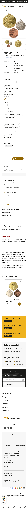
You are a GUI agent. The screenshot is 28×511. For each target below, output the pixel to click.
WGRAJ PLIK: (7, 144)
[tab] (7, 205)
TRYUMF (11, 55)
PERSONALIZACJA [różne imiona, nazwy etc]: (12, 95)
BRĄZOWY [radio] (7, 85)
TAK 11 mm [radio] (12, 105)
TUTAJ (17, 243)
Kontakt (8, 509)
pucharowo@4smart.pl (12, 187)
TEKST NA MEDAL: (8, 138)
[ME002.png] (9, 43)
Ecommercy (18, 500)
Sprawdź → (7, 321)
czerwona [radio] (19, 114)
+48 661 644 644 (11, 422)
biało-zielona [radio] (9, 127)
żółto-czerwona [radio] (9, 117)
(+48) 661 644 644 (11, 185)
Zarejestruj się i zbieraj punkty (13, 348)
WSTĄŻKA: (7, 102)
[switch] (3, 502)
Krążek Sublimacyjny (16, 263)
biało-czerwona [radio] (9, 114)
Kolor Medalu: (8, 79)
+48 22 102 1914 (9, 460)
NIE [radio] (6, 91)
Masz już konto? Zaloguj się (12, 351)
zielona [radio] (17, 127)
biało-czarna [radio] (8, 134)
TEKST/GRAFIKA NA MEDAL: (11, 89)
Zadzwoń (20, 509)
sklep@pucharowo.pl (18, 269)
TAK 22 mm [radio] (8, 108)
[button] (21, 6)
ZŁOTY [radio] (6, 82)
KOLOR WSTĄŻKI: (8, 111)
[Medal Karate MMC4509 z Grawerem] (13, 289)
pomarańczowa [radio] (9, 121)
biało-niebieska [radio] (9, 131)
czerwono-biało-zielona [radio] (12, 124)
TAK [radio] (10, 91)
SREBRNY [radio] (13, 82)
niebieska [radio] (19, 131)
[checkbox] (6, 99)
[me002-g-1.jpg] (18, 43)
